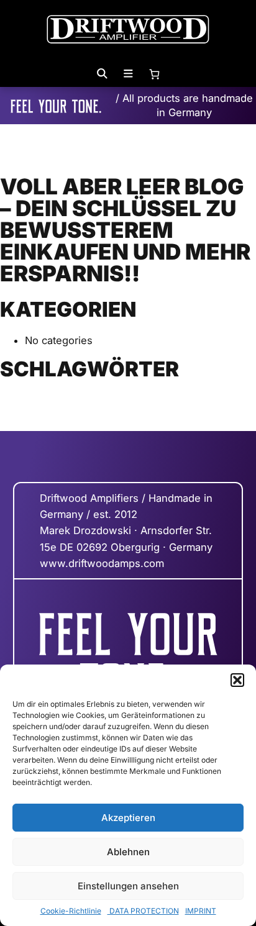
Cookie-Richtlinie (70, 910)
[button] (237, 680)
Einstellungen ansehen (128, 886)
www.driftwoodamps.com (102, 563)
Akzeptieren (128, 818)
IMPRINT (200, 910)
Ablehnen (128, 852)
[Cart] (154, 73)
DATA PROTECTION (143, 910)
